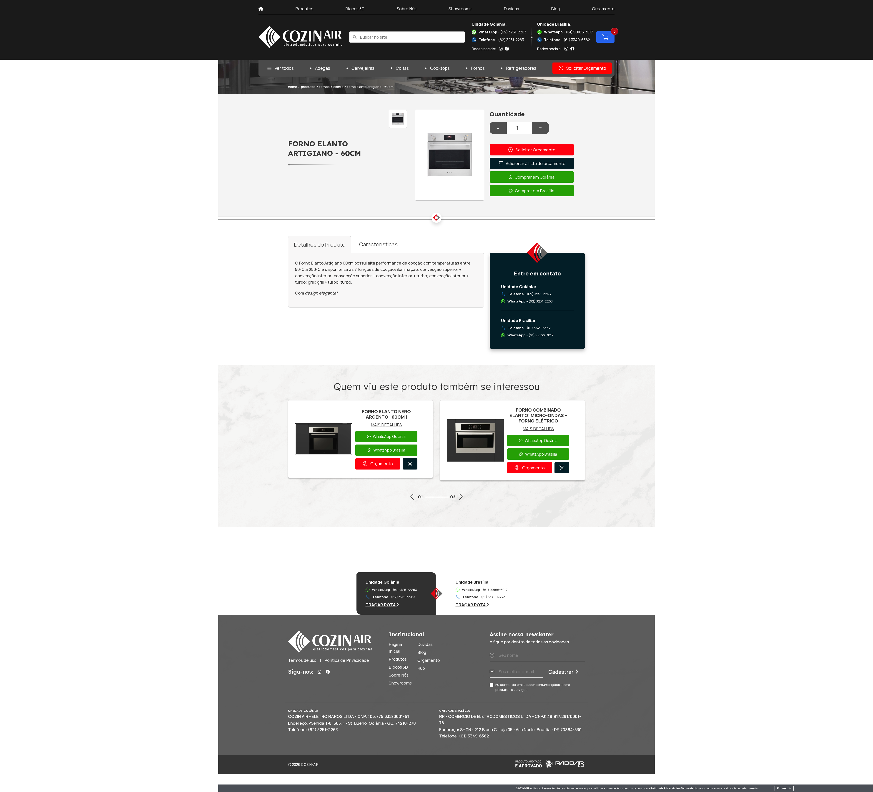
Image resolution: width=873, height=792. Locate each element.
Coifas (402, 68)
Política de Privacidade (664, 788)
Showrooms (460, 8)
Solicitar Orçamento (582, 68)
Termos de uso (302, 660)
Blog (555, 8)
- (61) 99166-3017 (568, 32)
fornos (324, 86)
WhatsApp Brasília (389, 450)
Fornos (478, 68)
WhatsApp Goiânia (389, 436)
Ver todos (280, 68)
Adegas (322, 68)
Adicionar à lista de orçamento (531, 163)
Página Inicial (395, 648)
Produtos (304, 8)
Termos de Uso (689, 788)
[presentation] (412, 497)
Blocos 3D (354, 8)
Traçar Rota (381, 604)
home (292, 86)
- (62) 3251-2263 (502, 32)
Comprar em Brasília (534, 190)
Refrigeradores (521, 68)
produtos (308, 86)
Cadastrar (560, 671)
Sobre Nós (406, 8)
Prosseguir (784, 788)
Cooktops (440, 68)
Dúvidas (511, 8)
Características (378, 244)
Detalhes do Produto (319, 244)
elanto (338, 86)
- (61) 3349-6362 (563, 39)
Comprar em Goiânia (534, 177)
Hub (421, 668)
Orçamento (603, 8)
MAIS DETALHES (386, 424)
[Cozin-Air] (300, 37)
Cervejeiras (362, 68)
